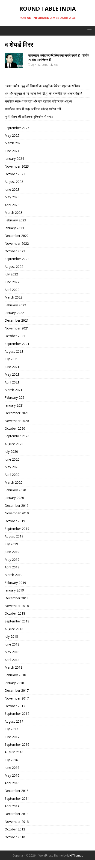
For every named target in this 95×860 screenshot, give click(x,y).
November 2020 (17, 421)
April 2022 (12, 289)
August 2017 (14, 721)
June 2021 (12, 367)
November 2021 (17, 328)
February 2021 (15, 397)
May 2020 (12, 467)
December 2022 (17, 235)
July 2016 (11, 760)
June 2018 (12, 644)
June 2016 (12, 767)
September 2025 (17, 128)
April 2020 (12, 474)
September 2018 (17, 621)
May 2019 (12, 559)
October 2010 (15, 837)
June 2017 (12, 737)
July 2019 (11, 544)
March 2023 (13, 212)
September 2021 (17, 343)
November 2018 (17, 606)
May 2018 (12, 652)
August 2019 (14, 536)
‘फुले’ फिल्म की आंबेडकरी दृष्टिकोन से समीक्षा (29, 116)
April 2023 (12, 205)
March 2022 (13, 297)
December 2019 (17, 505)
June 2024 (12, 151)
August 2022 (14, 266)
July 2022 (11, 274)
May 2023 (12, 197)
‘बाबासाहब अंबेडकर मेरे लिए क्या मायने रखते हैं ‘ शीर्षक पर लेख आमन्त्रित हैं (58, 57)
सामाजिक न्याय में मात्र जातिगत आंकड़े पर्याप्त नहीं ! (33, 109)
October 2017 (15, 706)
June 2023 (12, 189)
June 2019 (12, 551)
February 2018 (15, 675)
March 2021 (13, 390)
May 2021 (12, 374)
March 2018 (13, 667)
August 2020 (14, 444)
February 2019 (15, 582)
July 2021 (11, 359)
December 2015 (17, 790)
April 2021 (12, 382)
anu (56, 64)
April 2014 (12, 806)
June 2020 (12, 459)
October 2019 (15, 521)
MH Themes (75, 855)
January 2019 (14, 590)
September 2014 (17, 798)
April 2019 (12, 567)
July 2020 (11, 451)
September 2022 (17, 258)
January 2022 (14, 313)
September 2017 (17, 713)
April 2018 (12, 660)
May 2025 (12, 135)
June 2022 (12, 282)
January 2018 (14, 683)
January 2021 (14, 405)
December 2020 (17, 413)
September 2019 (17, 528)
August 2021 (14, 351)
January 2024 (14, 158)
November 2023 (17, 166)
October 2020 (15, 428)
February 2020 (15, 490)
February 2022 (15, 305)
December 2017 (17, 690)
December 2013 (17, 814)
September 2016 (17, 744)
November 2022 (17, 243)
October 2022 (15, 251)
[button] (88, 30)
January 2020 (14, 497)
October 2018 (15, 613)
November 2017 (17, 698)
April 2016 (12, 783)
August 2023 (14, 181)
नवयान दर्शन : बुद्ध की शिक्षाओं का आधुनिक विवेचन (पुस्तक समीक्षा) (42, 86)
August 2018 (14, 629)
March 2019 (13, 575)
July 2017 (11, 729)
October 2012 (15, 829)
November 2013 (17, 821)
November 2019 (17, 513)
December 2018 (17, 598)
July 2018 (11, 636)
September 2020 (17, 436)
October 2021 (15, 336)
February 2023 (15, 220)
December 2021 (17, 320)
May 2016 (12, 775)
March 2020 (13, 482)
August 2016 (14, 752)
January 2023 (14, 228)
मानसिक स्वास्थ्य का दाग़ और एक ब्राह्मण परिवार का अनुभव (38, 101)
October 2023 (15, 174)
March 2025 (13, 143)
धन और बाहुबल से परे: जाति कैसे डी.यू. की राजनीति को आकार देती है (43, 93)
